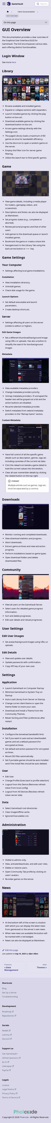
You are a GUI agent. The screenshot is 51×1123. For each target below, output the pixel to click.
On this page (10, 22)
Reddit (5, 1030)
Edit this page (11, 950)
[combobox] (42, 4)
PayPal (5, 1070)
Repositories (8, 1015)
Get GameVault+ (10, 1053)
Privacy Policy (8, 1093)
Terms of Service (10, 1097)
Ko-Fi (4, 1062)
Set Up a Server (9, 992)
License (5, 1085)
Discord (5, 1038)
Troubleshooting (10, 996)
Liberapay (7, 1066)
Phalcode (24, 1117)
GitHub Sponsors (10, 1057)
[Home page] (7, 12)
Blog (4, 988)
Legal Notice (8, 1089)
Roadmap (6, 1011)
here (14, 62)
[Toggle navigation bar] (4, 4)
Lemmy (5, 1034)
